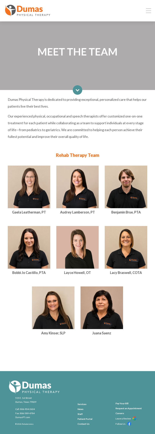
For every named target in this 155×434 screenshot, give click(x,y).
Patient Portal (85, 419)
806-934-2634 (27, 409)
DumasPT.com (22, 417)
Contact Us (83, 423)
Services (82, 404)
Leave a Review (123, 418)
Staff (80, 414)
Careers (119, 413)
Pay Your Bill (121, 403)
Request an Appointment (128, 408)
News (80, 409)
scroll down (77, 90)
